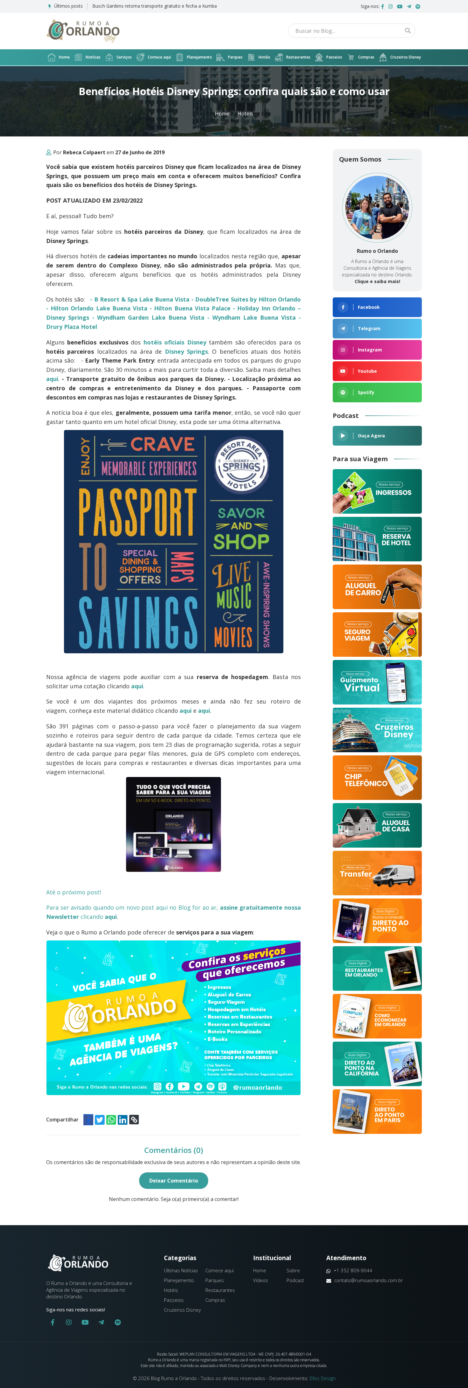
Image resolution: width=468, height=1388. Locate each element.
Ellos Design (323, 1378)
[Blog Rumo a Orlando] (82, 31)
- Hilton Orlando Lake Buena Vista (96, 308)
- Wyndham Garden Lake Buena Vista (148, 317)
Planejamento (199, 57)
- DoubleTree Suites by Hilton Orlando (246, 299)
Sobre (293, 1270)
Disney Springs (186, 351)
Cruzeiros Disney (405, 57)
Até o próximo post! (76, 892)
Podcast (295, 1280)
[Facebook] (382, 6)
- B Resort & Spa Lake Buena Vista (139, 299)
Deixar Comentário (173, 1180)
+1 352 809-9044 (353, 1270)
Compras (366, 57)
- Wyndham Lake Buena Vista (251, 317)
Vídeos (260, 1280)
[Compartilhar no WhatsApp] (111, 1119)
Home (64, 57)
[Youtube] (399, 6)
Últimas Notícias (181, 1270)
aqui (137, 686)
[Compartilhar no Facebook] (88, 1119)
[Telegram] (409, 6)
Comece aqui (159, 57)
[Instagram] (390, 6)
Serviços (124, 57)
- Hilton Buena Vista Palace (190, 308)
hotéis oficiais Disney (175, 342)
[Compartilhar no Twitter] (100, 1119)
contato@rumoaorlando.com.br (368, 1280)
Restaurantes (298, 57)
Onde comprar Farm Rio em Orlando (130, 6)
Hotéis (264, 57)
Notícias (93, 57)
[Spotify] (418, 6)
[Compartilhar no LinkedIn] (123, 1119)
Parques (235, 57)
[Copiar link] (134, 1119)
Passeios (334, 57)
